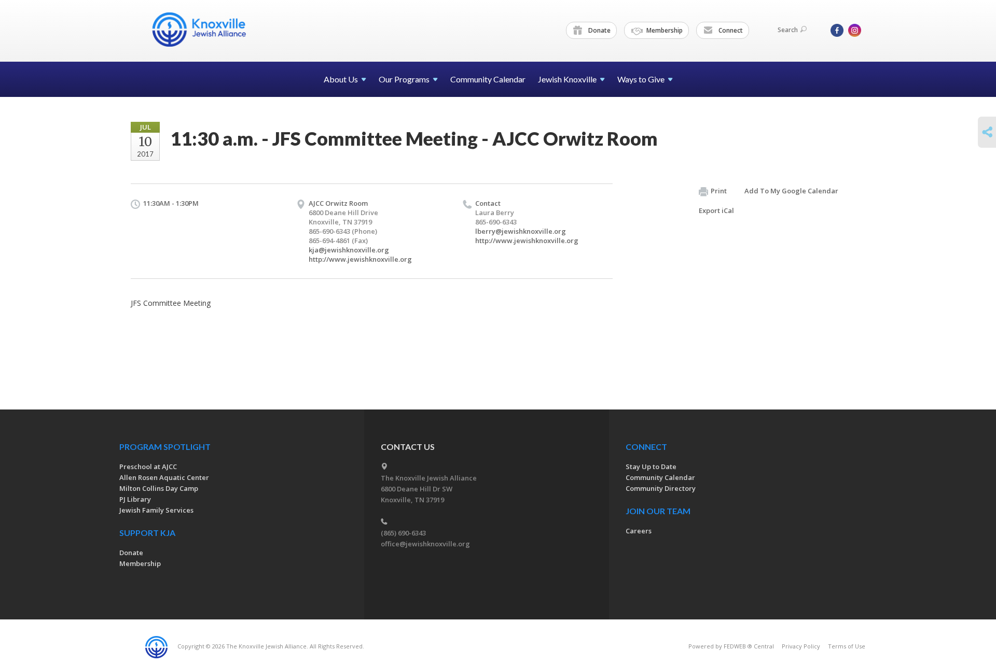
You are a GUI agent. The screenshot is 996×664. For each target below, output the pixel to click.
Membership (664, 30)
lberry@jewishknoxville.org (520, 231)
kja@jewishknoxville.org (349, 250)
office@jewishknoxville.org (425, 543)
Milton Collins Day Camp (158, 488)
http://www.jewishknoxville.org (360, 259)
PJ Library (135, 499)
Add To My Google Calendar (791, 190)
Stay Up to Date (651, 466)
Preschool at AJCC (148, 466)
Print (719, 190)
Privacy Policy (801, 646)
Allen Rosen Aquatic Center (164, 477)
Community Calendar (487, 79)
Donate (599, 30)
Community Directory (661, 488)
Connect (730, 30)
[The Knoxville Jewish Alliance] (207, 29)
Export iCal (716, 210)
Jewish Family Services (156, 510)
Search (788, 29)
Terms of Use (846, 646)
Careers (639, 530)
